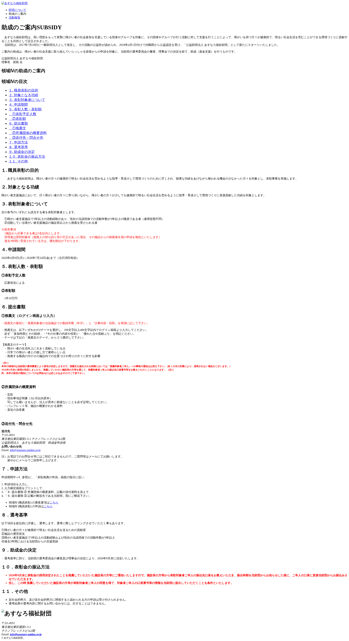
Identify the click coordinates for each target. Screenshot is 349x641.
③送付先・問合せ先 (26, 138)
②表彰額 (17, 119)
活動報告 (14, 17)
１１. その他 (18, 161)
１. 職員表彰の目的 (23, 90)
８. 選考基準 (18, 147)
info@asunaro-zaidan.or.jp (25, 450)
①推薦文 (17, 128)
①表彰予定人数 (22, 114)
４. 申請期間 (18, 104)
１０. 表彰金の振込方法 (27, 156)
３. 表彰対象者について (27, 100)
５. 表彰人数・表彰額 (25, 109)
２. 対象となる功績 (23, 95)
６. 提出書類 (18, 123)
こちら (54, 502)
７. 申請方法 (18, 142)
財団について (17, 9)
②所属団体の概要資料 (28, 133)
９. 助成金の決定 (22, 152)
